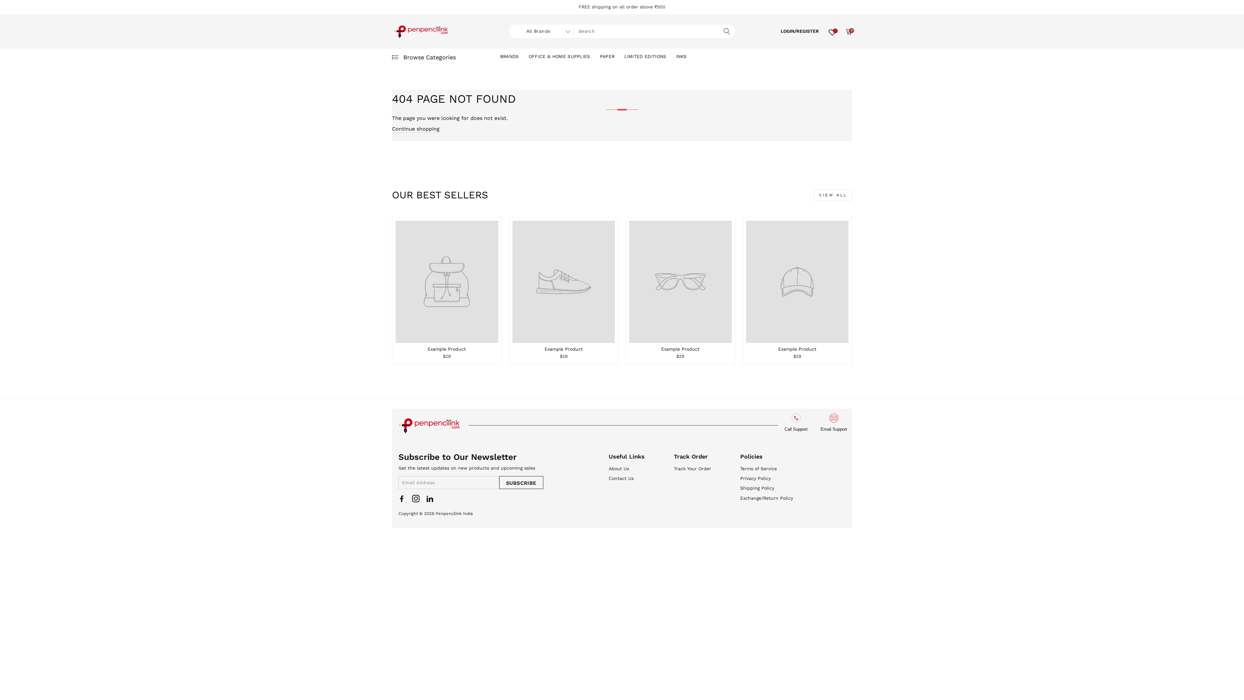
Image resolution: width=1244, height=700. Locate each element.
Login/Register (800, 31)
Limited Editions (645, 56)
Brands (509, 56)
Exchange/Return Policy (766, 498)
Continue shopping (416, 129)
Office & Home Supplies (559, 56)
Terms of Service (758, 468)
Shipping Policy (757, 488)
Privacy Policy (755, 478)
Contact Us (621, 478)
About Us (619, 468)
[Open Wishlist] (832, 31)
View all (833, 195)
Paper (607, 56)
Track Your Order (692, 468)
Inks (681, 56)
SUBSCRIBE (521, 483)
